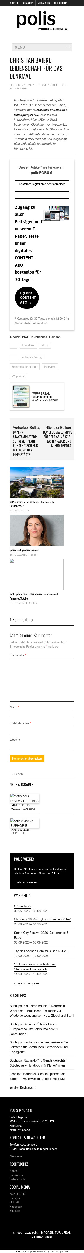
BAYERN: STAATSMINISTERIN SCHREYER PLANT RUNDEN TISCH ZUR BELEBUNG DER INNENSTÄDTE (25, 443)
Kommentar (18, 655)
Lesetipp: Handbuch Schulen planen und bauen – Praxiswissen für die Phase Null (37, 1076)
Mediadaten (44, 3)
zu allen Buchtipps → (23, 1087)
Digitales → (28, 297)
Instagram (16, 1198)
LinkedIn (15, 1202)
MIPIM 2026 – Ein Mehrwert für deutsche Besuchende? (32, 504)
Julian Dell (50, 85)
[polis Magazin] (42, 27)
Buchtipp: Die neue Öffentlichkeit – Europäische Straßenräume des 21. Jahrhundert (34, 1029)
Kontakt (14, 1171)
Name (14, 707)
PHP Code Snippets (26, 1251)
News (45, 345)
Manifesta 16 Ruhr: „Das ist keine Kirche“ (42, 919)
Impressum (17, 1175)
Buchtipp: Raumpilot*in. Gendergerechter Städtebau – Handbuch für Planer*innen (38, 1062)
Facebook (16, 1206)
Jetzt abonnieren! (26, 882)
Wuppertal (18, 376)
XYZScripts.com (59, 1251)
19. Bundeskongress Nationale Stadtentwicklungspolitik (35, 966)
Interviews (28, 345)
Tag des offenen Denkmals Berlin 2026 (40, 950)
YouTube (15, 1211)
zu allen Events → (26, 983)
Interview (49, 367)
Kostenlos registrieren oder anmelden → (42, 186)
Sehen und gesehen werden (24, 550)
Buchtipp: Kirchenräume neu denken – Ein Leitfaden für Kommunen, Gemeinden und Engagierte (39, 1047)
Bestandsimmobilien (24, 367)
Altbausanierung (32, 357)
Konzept (14, 3)
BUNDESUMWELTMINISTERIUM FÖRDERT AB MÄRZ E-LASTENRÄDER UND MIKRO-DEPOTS (62, 438)
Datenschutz (17, 1179)
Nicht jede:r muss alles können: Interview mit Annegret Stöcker (34, 596)
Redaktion (28, 3)
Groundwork (22, 906)
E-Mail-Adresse (20, 723)
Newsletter (60, 3)
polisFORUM (18, 1194)
